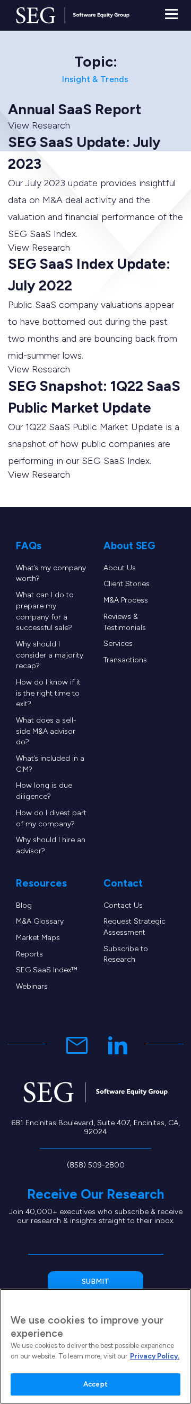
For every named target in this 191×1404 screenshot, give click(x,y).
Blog (24, 905)
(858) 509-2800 (96, 1165)
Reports (29, 954)
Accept (95, 1384)
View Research (39, 125)
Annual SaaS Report (74, 109)
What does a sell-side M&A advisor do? (46, 731)
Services (118, 643)
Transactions (125, 659)
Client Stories (126, 583)
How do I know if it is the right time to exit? (48, 693)
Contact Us (123, 905)
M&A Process (125, 600)
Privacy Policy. (154, 1356)
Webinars (32, 986)
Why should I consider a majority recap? (49, 655)
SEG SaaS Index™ (46, 969)
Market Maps (38, 937)
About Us (119, 567)
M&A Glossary (40, 921)
